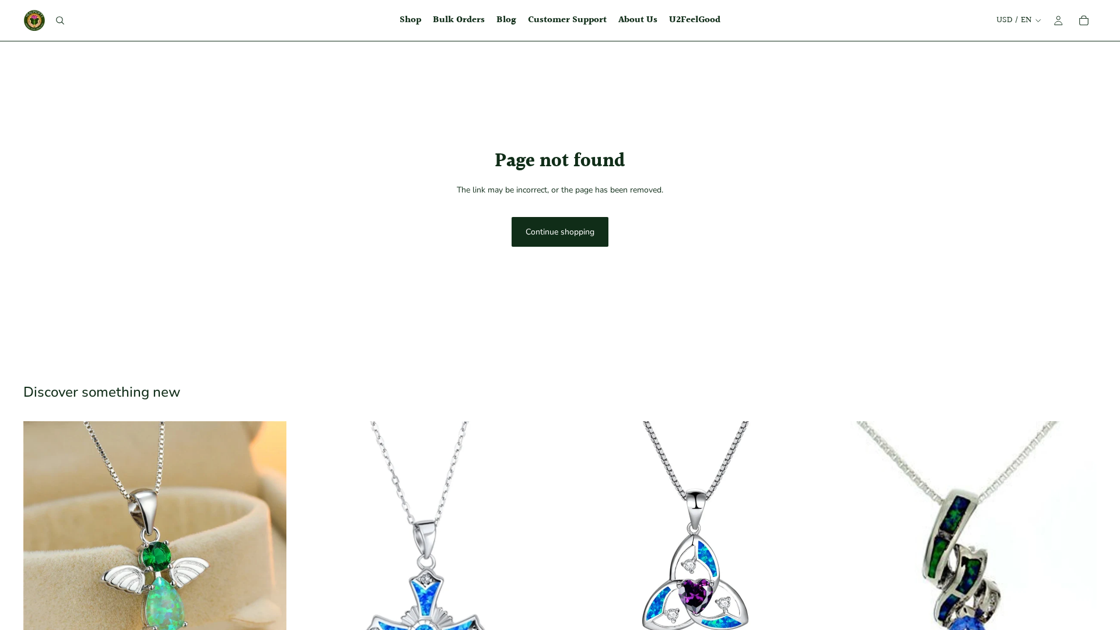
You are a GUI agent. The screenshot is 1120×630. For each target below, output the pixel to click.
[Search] (60, 20)
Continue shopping (560, 231)
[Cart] (1084, 20)
